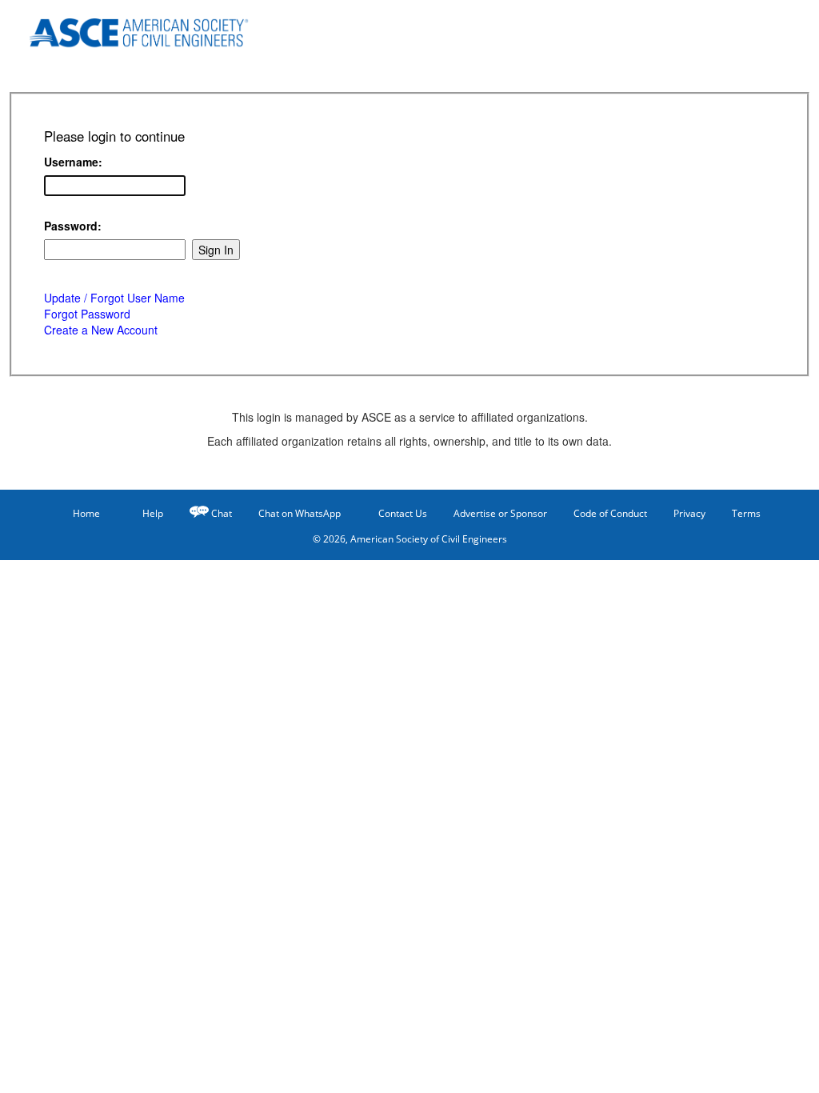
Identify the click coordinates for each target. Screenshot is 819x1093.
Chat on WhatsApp (299, 513)
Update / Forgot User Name (114, 298)
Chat (221, 513)
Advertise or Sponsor (500, 513)
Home (86, 513)
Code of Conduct (610, 513)
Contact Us (402, 513)
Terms (746, 513)
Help (152, 513)
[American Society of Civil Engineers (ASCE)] (150, 30)
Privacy (689, 513)
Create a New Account (101, 330)
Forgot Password (87, 314)
